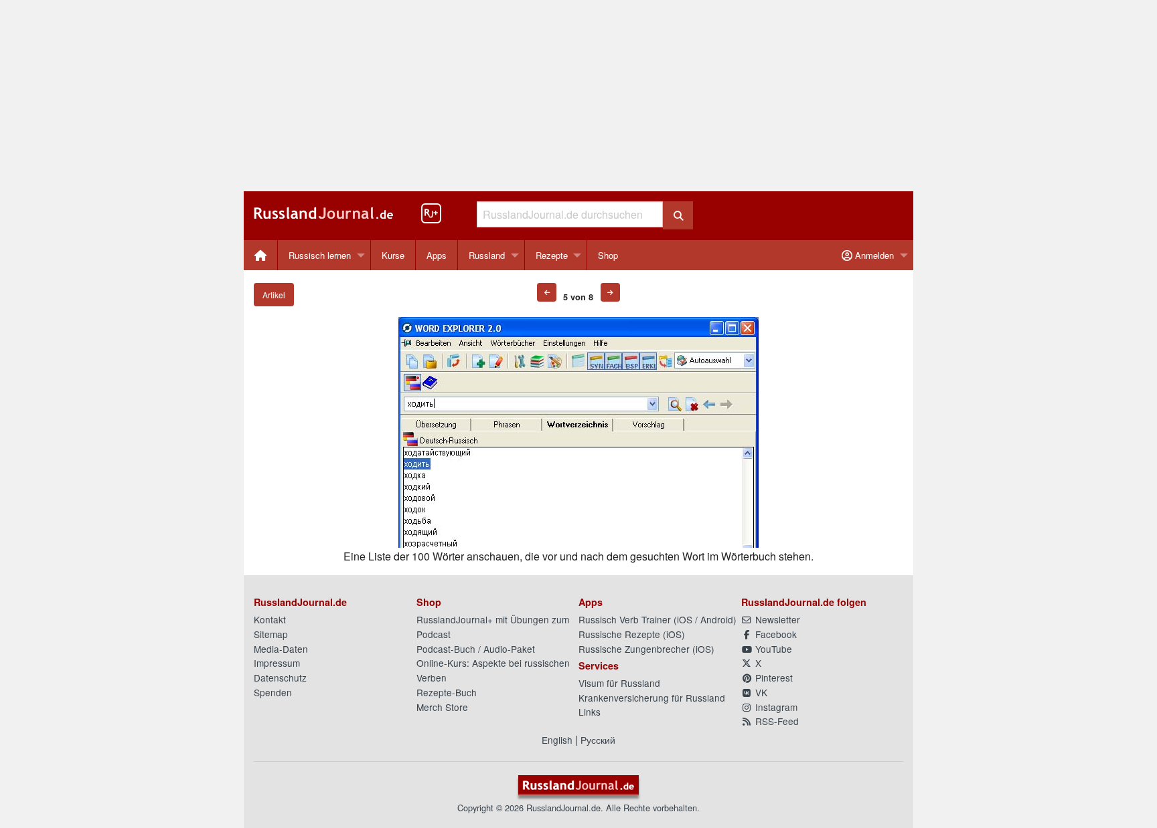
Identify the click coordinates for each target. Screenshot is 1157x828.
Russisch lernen (320, 255)
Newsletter (776, 619)
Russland (487, 255)
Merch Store (442, 707)
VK (760, 692)
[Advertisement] (578, 95)
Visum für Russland (619, 683)
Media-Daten (281, 648)
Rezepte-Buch (446, 692)
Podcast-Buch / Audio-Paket (475, 648)
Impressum (277, 662)
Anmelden (873, 255)
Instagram (775, 707)
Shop (608, 255)
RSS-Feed (776, 721)
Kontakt (270, 619)
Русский (598, 739)
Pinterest (773, 677)
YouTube (772, 648)
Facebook (775, 634)
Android (716, 619)
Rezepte (552, 255)
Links (589, 711)
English (557, 739)
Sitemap (271, 634)
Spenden (273, 692)
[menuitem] (261, 255)
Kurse (393, 255)
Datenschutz (280, 677)
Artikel (273, 294)
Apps (437, 255)
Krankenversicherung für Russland (651, 697)
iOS (684, 619)
